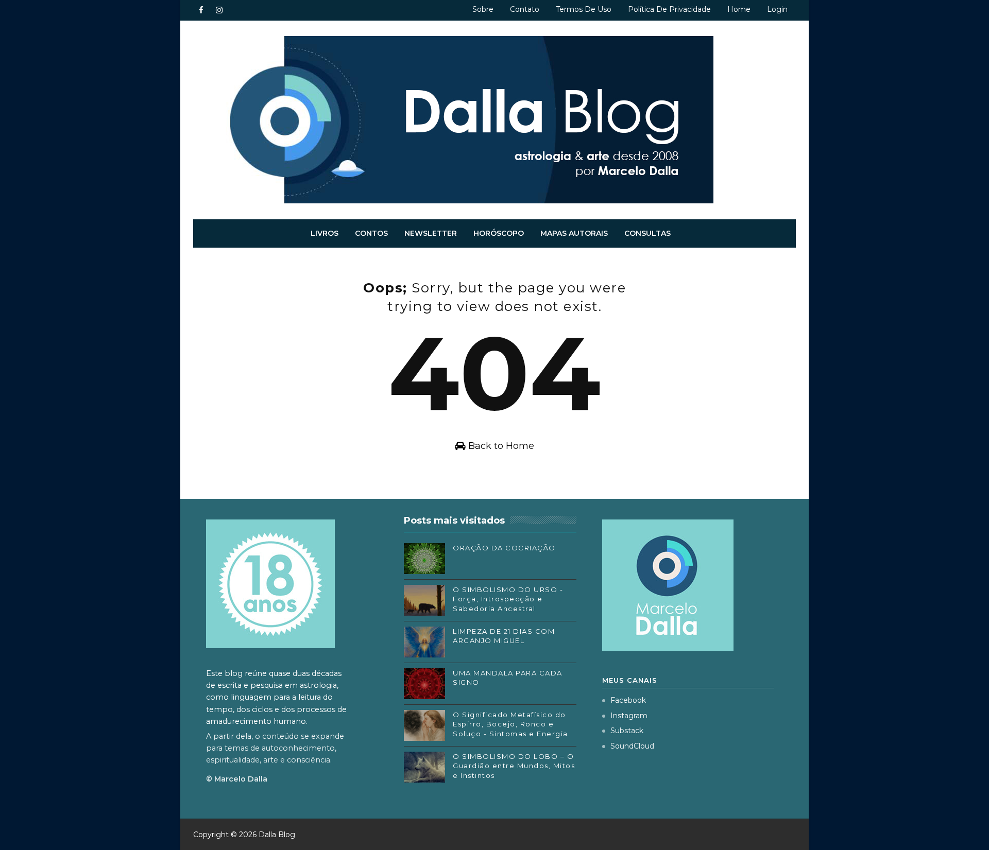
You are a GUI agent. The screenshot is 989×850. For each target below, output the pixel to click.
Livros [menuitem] (324, 233)
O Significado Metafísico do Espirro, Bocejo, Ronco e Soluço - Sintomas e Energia (510, 723)
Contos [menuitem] (371, 233)
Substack (626, 730)
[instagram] (219, 10)
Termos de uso (583, 9)
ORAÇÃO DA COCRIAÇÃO (504, 548)
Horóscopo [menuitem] (498, 233)
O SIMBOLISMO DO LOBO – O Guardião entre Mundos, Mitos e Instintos (514, 765)
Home (739, 9)
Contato (524, 9)
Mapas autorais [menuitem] (574, 233)
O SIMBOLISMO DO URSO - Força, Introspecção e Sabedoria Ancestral (508, 598)
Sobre (482, 9)
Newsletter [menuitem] (430, 233)
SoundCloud (632, 746)
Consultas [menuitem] (647, 233)
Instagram (628, 715)
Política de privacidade (669, 9)
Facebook (628, 700)
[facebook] (201, 10)
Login (777, 9)
